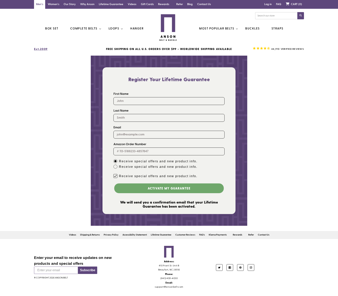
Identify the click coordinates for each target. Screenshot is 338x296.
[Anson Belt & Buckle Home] (168, 27)
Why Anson (87, 4)
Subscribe (87, 270)
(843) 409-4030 (169, 278)
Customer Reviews (185, 235)
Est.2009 (41, 49)
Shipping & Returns (90, 235)
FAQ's (202, 235)
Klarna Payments (218, 235)
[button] (294, 4)
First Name (121, 94)
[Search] (300, 15)
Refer (179, 4)
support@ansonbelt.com (169, 287)
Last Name (121, 110)
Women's (53, 4)
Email (117, 127)
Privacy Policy (111, 235)
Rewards (163, 4)
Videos (132, 4)
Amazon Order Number (129, 144)
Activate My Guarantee (169, 188)
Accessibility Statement (134, 235)
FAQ (278, 4)
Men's (39, 4)
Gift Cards (147, 4)
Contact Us (204, 4)
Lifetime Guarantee (111, 4)
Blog (190, 4)
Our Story (70, 4)
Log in (268, 4)
